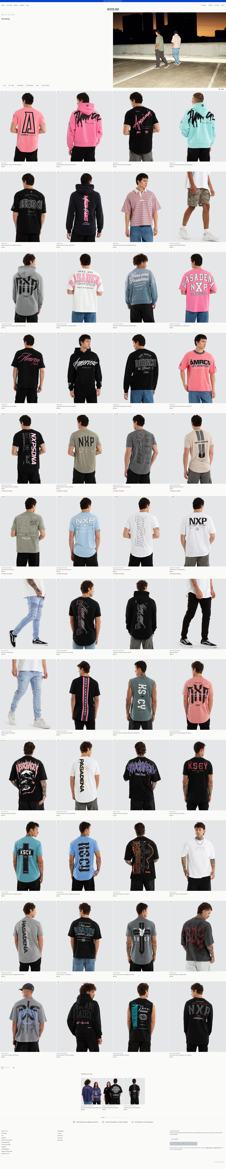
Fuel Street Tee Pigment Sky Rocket (10, 1055)
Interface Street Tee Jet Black (120, 813)
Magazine (60, 1140)
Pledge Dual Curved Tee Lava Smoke (121, 486)
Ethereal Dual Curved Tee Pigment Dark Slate (123, 974)
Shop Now (9, 5)
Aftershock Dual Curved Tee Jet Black (122, 164)
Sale (27, 5)
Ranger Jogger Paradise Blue (8, 733)
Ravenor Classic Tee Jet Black (64, 974)
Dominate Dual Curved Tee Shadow (65, 486)
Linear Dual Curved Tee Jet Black (64, 733)
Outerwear (20, 85)
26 (13, 1067)
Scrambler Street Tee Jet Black (110, 1107)
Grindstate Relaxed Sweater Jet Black (122, 406)
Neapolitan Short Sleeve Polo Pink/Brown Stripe (124, 245)
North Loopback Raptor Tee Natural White (66, 325)
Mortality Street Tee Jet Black (8, 813)
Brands (16, 5)
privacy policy (209, 1147)
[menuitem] (3, 5)
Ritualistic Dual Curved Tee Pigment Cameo (11, 894)
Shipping (3, 1138)
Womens (22, 5)
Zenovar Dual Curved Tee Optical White (66, 813)
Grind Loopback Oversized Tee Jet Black (11, 245)
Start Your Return (6, 1140)
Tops (4, 85)
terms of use (217, 1147)
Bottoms (11, 85)
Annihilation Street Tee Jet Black (121, 894)
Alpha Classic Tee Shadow (7, 569)
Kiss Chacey (4, 650)
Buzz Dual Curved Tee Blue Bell (64, 569)
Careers (3, 1147)
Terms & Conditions (6, 1151)
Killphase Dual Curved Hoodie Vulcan (65, 245)
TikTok (59, 1133)
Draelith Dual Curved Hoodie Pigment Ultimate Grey (13, 325)
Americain (4, 163)
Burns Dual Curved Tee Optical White (122, 569)
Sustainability (5, 1149)
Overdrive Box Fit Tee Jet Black (9, 406)
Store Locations (6, 1144)
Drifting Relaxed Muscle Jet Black (121, 1055)
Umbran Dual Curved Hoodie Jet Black (122, 652)
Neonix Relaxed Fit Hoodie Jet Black (65, 1055)
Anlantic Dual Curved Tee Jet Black (9, 486)
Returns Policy (5, 1142)
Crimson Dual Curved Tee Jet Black (65, 652)
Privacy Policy (5, 1153)
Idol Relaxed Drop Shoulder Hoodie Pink (66, 164)
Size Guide (4, 1133)
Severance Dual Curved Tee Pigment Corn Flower (68, 894)
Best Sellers (45, 85)
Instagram (60, 1131)
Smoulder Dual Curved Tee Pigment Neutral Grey (12, 974)
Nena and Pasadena (6, 324)
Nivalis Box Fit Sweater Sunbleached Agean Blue (124, 325)
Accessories (29, 85)
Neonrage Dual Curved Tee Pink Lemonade (11, 164)
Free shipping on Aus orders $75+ (113, 1)
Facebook (60, 1135)
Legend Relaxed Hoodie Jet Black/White (66, 406)
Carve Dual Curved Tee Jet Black (132, 1107)
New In (3, 5)
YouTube (60, 1138)
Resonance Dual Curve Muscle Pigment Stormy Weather (126, 733)
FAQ (2, 1135)
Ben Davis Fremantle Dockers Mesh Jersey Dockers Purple (91, 1107)
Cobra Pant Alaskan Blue (7, 652)
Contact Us (4, 1131)
